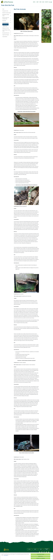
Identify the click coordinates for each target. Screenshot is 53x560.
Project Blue (4, 20)
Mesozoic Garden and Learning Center (5, 18)
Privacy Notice (6, 555)
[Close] (52, 556)
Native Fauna (5, 26)
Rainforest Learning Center (6, 12)
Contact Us (46, 549)
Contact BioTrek (4, 36)
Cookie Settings (40, 554)
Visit (41, 549)
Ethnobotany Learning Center (5, 15)
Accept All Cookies (40, 558)
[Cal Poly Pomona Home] (7, 2)
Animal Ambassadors (5, 22)
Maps (35, 549)
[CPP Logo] (6, 549)
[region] (26, 556)
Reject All (40, 556)
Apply (29, 549)
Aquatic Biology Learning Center (6, 30)
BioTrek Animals (5, 24)
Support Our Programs (5, 34)
